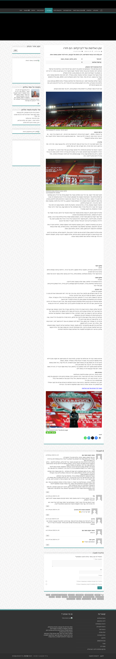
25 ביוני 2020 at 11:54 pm (52, 509)
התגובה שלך (98, 559)
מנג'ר (103, 643)
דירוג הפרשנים (101, 621)
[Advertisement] (58, 27)
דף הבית (101, 10)
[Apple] (42, 656)
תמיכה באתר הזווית (78, 10)
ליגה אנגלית (100, 599)
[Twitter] (44, 656)
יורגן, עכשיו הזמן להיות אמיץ (31, 122)
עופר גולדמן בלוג (86, 599)
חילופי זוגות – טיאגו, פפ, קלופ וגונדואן (28, 120)
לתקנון (102, 656)
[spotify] (36, 656)
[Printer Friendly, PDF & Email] (51, 432)
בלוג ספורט (71, 595)
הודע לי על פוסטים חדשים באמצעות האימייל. (89, 584)
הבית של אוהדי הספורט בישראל (59, 595)
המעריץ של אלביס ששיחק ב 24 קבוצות (28, 112)
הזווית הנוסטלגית (100, 624)
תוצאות (26, 10)
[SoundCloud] (40, 656)
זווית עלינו (95, 10)
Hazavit (97, 595)
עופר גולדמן (97, 51)
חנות (21, 10)
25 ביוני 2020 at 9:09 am (52, 455)
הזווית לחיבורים (77, 51)
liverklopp (80, 595)
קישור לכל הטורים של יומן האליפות (92, 388)
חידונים (33, 10)
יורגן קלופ (65, 597)
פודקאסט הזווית (57, 10)
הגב (47, 492)
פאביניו (78, 599)
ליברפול (58, 597)
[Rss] (47, 656)
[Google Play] (34, 656)
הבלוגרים (89, 10)
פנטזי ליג (102, 646)
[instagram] (38, 656)
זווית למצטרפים (67, 10)
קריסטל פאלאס (71, 599)
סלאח (94, 599)
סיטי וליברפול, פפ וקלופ (32, 118)
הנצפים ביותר (40, 10)
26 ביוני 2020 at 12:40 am (52, 530)
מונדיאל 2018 (101, 641)
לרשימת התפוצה (94, 656)
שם (101, 569)
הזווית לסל (102, 629)
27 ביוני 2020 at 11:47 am (52, 539)
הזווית (48, 595)
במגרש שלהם (101, 618)
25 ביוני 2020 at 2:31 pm (52, 519)
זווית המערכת (101, 635)
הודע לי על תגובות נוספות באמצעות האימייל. (89, 581)
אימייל (100, 575)
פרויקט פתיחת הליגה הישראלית (96, 649)
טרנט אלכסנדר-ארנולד (89, 597)
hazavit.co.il (89, 595)
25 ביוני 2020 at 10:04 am (52, 496)
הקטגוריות (49, 10)
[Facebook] (45, 656)
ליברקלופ (52, 597)
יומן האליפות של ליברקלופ (75, 597)
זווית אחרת (102, 632)
